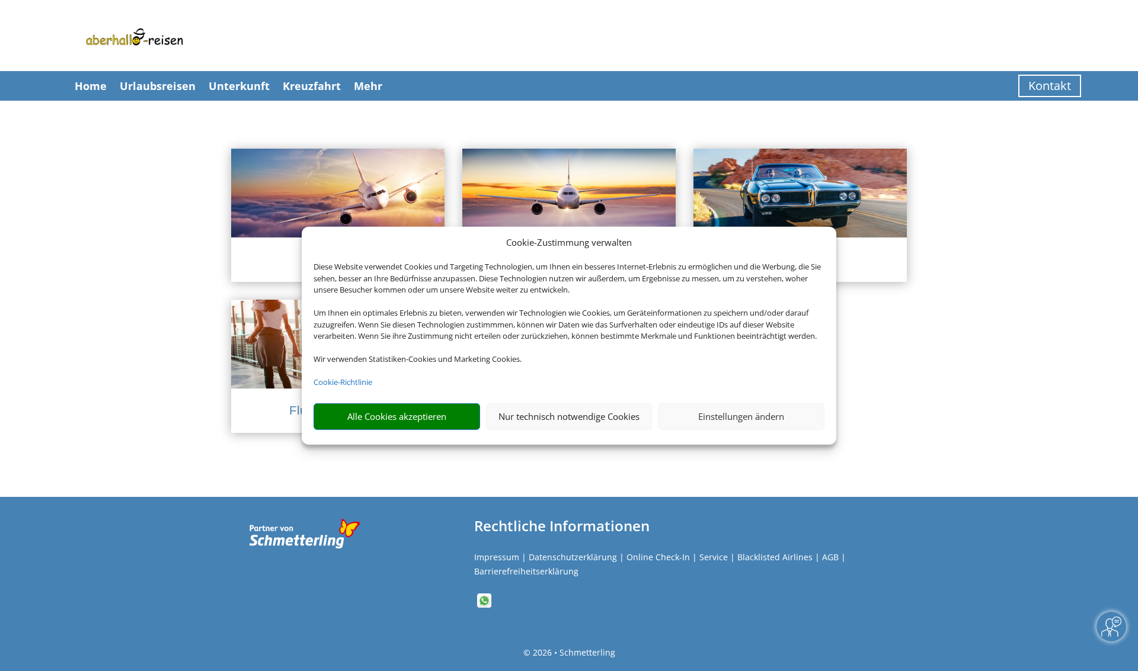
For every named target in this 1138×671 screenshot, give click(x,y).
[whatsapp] (484, 604)
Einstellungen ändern (741, 416)
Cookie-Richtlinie (343, 382)
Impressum (496, 557)
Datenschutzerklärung (573, 557)
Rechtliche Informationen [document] (562, 526)
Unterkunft (239, 86)
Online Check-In (658, 557)
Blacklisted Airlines (775, 557)
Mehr (368, 86)
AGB (830, 557)
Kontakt (1049, 86)
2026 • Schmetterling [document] (572, 652)
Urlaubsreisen (158, 86)
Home (91, 86)
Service (713, 557)
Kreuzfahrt (312, 86)
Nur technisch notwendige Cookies (569, 416)
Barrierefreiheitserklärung (526, 571)
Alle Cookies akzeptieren (396, 416)
